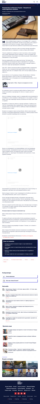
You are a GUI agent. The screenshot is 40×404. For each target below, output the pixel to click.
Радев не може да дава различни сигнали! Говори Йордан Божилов (22, 343)
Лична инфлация (10, 276)
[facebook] (16, 393)
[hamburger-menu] (37, 1)
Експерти (28, 388)
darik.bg (10, 332)
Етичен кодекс (30, 396)
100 (33, 388)
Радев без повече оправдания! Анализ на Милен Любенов (22, 336)
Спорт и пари (8, 390)
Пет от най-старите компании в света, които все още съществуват (8, 374)
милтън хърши (5, 259)
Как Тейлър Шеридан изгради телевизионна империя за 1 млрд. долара (7, 367)
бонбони (4, 261)
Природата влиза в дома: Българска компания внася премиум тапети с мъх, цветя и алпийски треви (20, 375)
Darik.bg (10, 399)
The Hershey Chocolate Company (16, 259)
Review (15, 386)
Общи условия (6, 396)
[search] (34, 1)
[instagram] (19, 393)
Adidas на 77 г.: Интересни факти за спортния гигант (19, 366)
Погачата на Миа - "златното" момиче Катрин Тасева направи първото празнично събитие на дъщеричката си (22, 350)
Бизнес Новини (8, 386)
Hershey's (26, 259)
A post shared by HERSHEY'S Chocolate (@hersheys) (20, 145)
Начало (4, 5)
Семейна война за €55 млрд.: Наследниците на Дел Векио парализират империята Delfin (32, 375)
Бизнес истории (8, 5)
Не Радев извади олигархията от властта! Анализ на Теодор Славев (22, 330)
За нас (35, 396)
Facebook (24, 235)
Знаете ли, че (27, 390)
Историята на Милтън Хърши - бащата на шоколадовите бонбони (23, 5)
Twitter (11, 237)
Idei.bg (31, 399)
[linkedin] (21, 393)
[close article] (37, 4)
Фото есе (20, 390)
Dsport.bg (17, 399)
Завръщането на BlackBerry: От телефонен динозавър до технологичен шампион (31, 367)
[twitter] (24, 393)
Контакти (24, 396)
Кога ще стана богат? (12, 280)
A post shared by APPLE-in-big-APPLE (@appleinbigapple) (20, 185)
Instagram (30, 235)
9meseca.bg (10, 352)
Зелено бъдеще (21, 388)
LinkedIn (6, 237)
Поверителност (13, 396)
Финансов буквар (31, 386)
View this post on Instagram (12, 132)
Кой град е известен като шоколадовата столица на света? (19, 254)
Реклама (19, 396)
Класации (14, 390)
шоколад (32, 259)
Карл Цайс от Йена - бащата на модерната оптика (20, 83)
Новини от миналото (11, 388)
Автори (33, 390)
